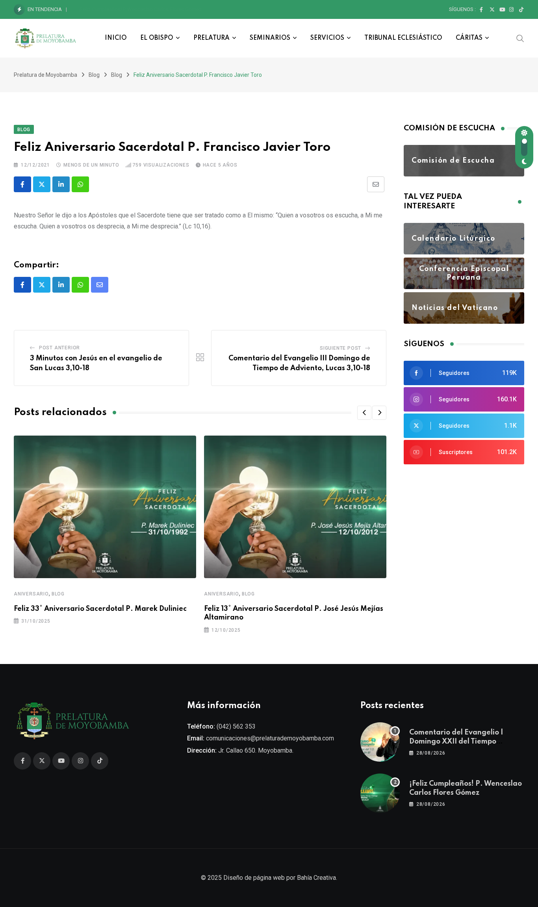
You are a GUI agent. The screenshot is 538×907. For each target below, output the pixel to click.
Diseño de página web (254, 877)
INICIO (116, 38)
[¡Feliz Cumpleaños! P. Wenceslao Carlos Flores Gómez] (380, 793)
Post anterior (59, 348)
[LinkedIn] (61, 184)
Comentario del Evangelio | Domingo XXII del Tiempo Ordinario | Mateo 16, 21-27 (457, 741)
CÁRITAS (469, 38)
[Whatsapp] (80, 184)
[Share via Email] (375, 184)
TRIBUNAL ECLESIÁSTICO (403, 38)
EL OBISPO (156, 38)
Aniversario (31, 594)
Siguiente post (340, 348)
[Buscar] (520, 38)
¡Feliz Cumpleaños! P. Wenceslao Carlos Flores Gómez (140, 9)
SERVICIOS (327, 38)
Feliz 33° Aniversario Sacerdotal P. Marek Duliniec (100, 608)
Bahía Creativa (316, 877)
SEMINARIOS (270, 38)
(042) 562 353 (236, 726)
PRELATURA (211, 38)
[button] (364, 413)
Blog (58, 594)
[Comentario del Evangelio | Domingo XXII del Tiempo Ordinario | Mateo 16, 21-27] (380, 742)
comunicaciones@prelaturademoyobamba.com (270, 738)
